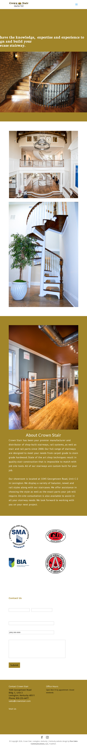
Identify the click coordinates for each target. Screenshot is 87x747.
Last (32, 613)
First (10, 613)
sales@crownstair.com (20, 701)
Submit (14, 665)
